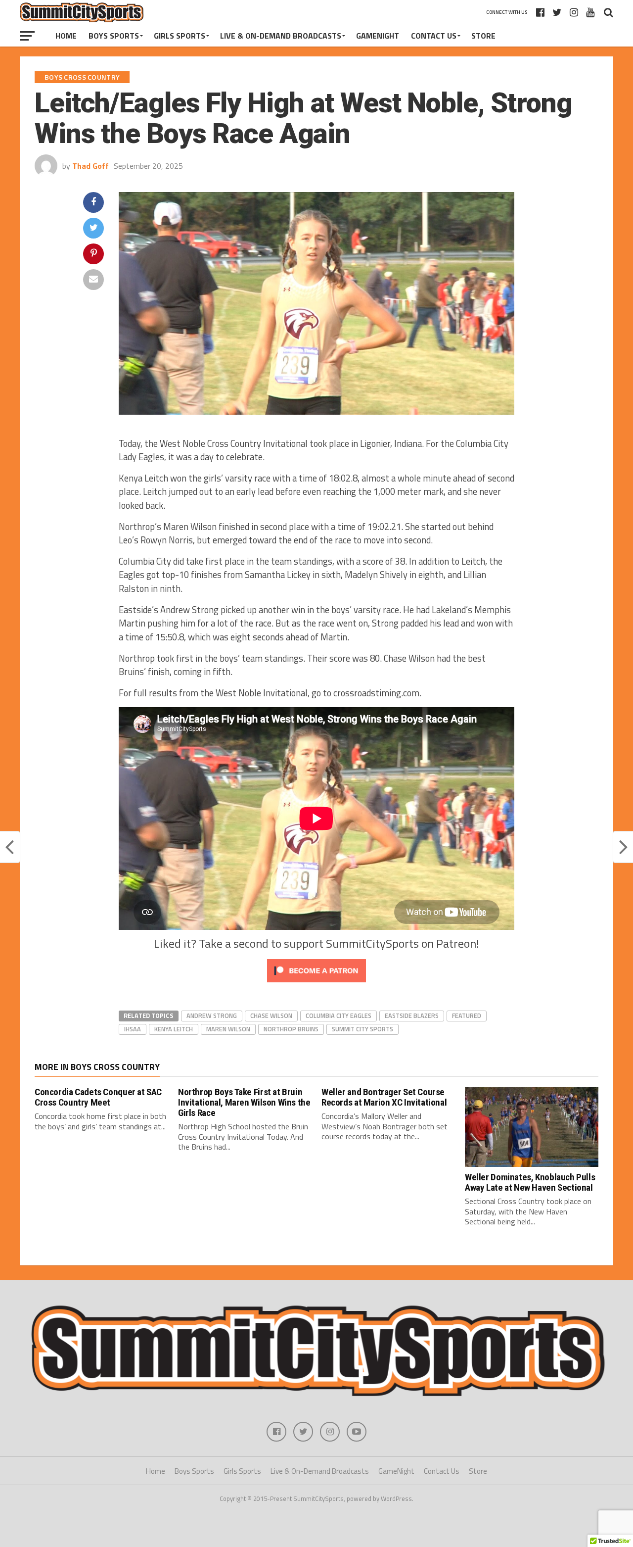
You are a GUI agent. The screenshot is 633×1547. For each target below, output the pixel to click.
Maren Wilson (228, 1029)
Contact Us (433, 36)
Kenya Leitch (173, 1029)
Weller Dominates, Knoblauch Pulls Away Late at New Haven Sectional (530, 1182)
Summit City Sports (362, 1029)
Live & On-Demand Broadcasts (280, 36)
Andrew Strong (211, 1015)
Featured (466, 1015)
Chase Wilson (271, 1015)
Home (66, 36)
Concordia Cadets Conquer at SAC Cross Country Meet (98, 1097)
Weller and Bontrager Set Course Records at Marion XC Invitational (384, 1097)
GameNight (377, 36)
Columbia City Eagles (338, 1015)
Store (483, 36)
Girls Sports (179, 36)
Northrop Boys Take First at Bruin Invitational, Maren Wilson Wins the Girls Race (244, 1102)
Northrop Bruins (291, 1029)
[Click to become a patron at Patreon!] (316, 984)
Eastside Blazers (412, 1015)
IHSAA (132, 1029)
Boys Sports (114, 36)
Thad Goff (90, 166)
